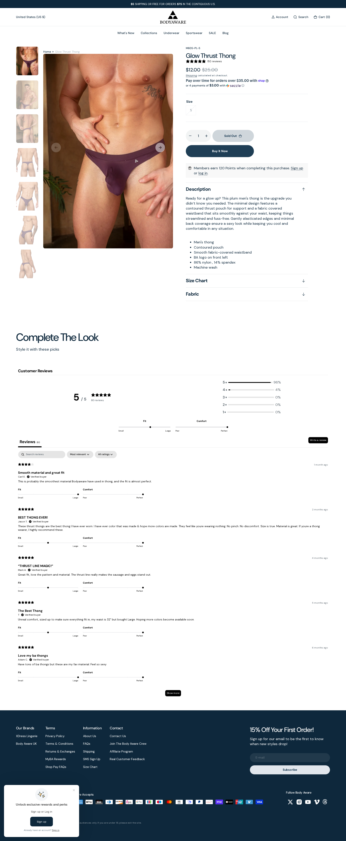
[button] (280, 17)
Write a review (318, 440)
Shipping (191, 75)
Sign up (297, 168)
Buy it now (220, 151)
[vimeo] (316, 802)
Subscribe (290, 770)
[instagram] (299, 802)
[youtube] (308, 802)
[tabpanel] (173, 575)
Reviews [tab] (30, 441)
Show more (173, 693)
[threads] (325, 802)
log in (202, 173)
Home (47, 51)
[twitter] (290, 802)
